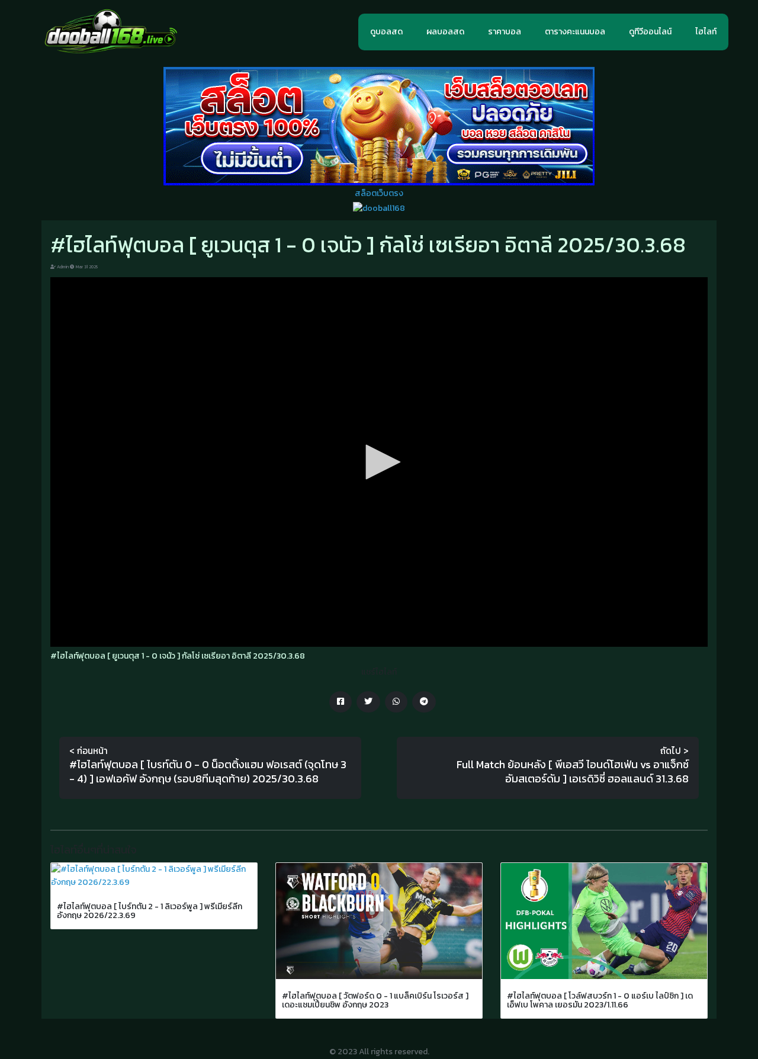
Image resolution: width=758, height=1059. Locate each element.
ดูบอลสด (386, 31)
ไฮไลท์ (706, 31)
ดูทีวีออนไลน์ (650, 31)
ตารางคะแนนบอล (575, 31)
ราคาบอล (504, 31)
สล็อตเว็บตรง (379, 193)
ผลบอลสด (445, 31)
